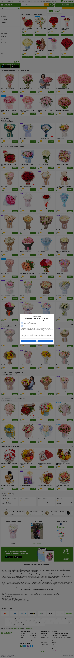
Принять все (45, 341)
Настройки (29, 341)
